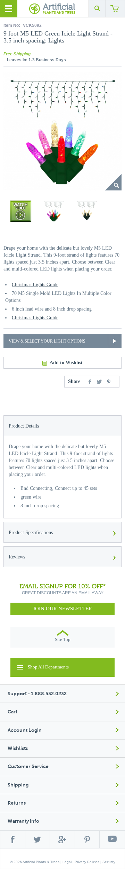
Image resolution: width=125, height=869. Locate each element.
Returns (17, 803)
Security (108, 862)
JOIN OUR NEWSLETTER (62, 608)
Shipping (18, 785)
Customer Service (28, 766)
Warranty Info (23, 821)
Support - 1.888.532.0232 (37, 693)
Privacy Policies (87, 862)
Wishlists (18, 748)
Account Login (25, 730)
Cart (12, 711)
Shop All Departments (48, 667)
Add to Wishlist (66, 362)
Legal (67, 862)
